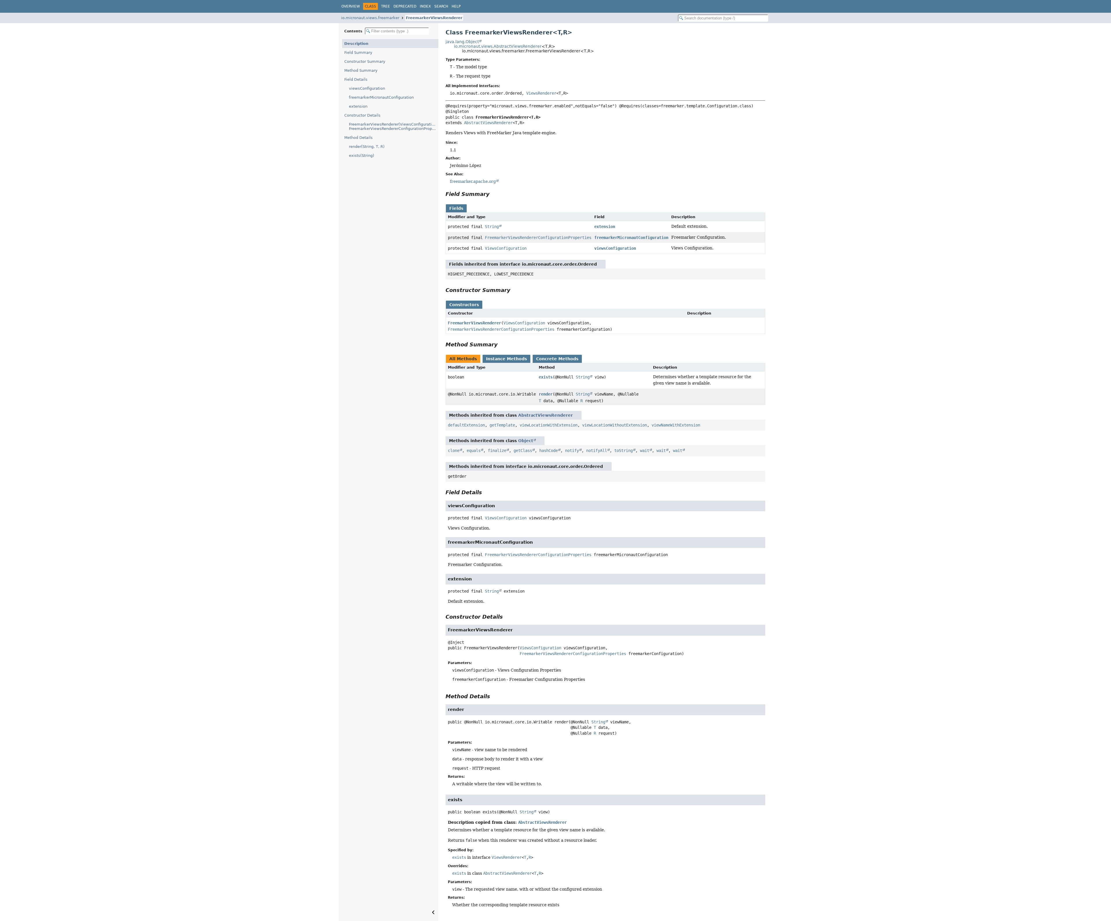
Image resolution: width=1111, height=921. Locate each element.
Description (356, 43)
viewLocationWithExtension (548, 425)
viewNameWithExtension (676, 425)
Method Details (358, 137)
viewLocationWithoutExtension (614, 425)
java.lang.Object (462, 41)
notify (572, 450)
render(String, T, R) (367, 146)
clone (453, 450)
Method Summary (361, 70)
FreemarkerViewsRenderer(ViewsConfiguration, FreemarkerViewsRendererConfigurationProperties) (393, 126)
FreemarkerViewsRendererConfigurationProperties (538, 237)
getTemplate (502, 425)
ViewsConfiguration (506, 248)
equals (474, 450)
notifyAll (596, 450)
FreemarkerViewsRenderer (434, 18)
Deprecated (404, 6)
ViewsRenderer (541, 93)
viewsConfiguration (367, 88)
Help (456, 6)
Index (425, 6)
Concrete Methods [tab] (557, 358)
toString (623, 450)
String (492, 226)
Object (525, 440)
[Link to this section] (493, 194)
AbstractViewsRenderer (488, 122)
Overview (350, 6)
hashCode (548, 450)
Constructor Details (362, 115)
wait (644, 450)
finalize (497, 450)
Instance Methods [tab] (506, 358)
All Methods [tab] (463, 358)
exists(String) (361, 155)
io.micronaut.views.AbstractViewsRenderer (498, 46)
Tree (385, 6)
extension (358, 106)
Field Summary (358, 52)
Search (441, 6)
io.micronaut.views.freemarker (370, 18)
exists (546, 377)
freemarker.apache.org (473, 181)
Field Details (355, 79)
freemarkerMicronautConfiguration (381, 97)
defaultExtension (466, 425)
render (546, 394)
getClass (523, 450)
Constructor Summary (364, 61)
